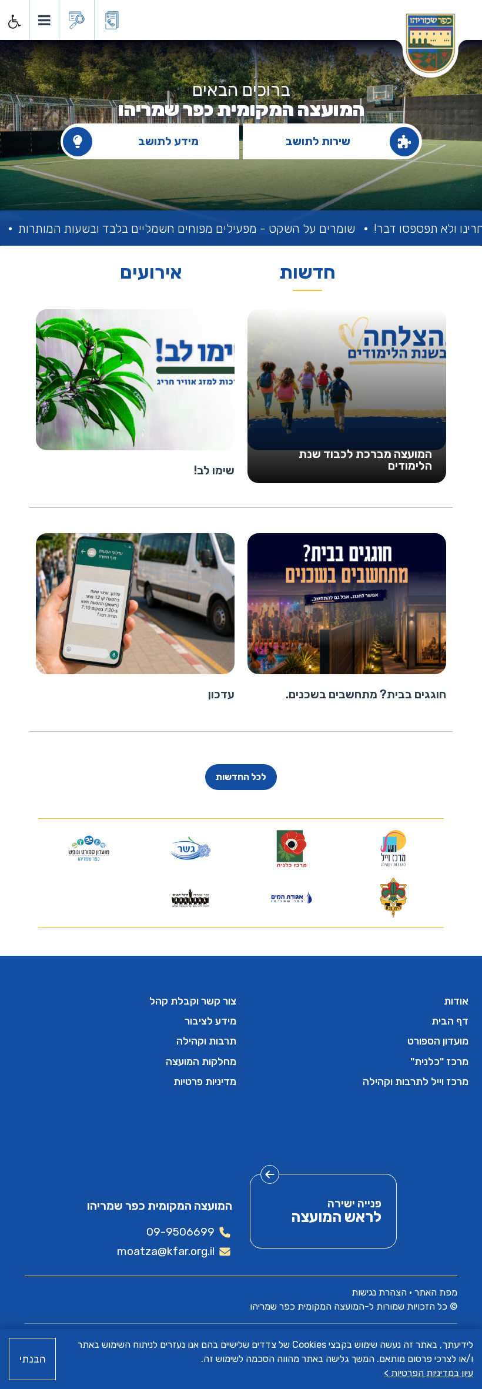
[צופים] (393, 897)
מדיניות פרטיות (204, 1081)
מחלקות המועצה (201, 1061)
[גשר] (190, 848)
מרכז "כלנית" (439, 1061)
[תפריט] (43, 20)
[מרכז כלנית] (292, 848)
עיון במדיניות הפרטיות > (428, 1372)
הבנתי (32, 1359)
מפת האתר (435, 1292)
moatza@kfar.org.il (166, 1251)
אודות (456, 1001)
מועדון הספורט (437, 1041)
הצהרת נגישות (379, 1292)
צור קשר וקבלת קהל (192, 1001)
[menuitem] (357, 1001)
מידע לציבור (210, 1021)
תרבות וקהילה (206, 1041)
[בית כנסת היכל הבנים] (190, 897)
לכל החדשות (241, 776)
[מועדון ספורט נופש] (89, 848)
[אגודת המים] (292, 897)
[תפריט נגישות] (13, 22)
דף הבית (449, 1021)
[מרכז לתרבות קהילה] (393, 848)
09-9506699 (180, 1232)
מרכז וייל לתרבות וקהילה (415, 1081)
